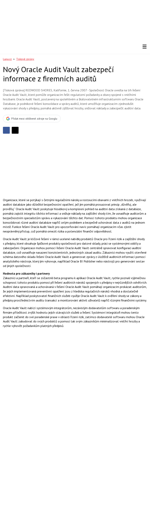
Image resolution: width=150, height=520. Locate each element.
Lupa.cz (7, 59)
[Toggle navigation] (144, 46)
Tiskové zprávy (25, 59)
